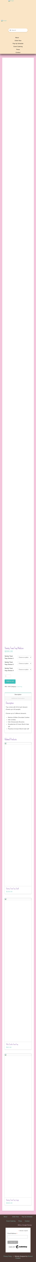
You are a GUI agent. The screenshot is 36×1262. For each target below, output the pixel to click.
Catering (19, 686)
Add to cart (10, 681)
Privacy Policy (8, 1256)
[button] (18, 34)
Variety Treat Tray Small (12, 888)
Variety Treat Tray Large (12, 1200)
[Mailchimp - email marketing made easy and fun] (18, 1246)
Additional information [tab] (18, 698)
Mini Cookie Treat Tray (12, 1044)
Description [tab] (18, 694)
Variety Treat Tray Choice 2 (9, 663)
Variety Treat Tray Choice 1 (9, 657)
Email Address (12, 1233)
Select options (18, 883)
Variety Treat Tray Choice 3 (9, 669)
